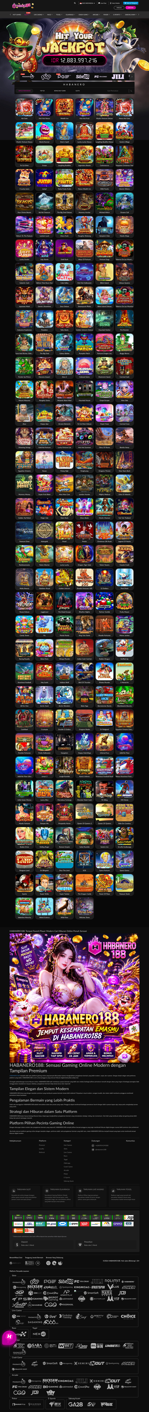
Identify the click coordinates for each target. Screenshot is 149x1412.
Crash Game (83, 14)
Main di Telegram (132, 3)
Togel (58, 14)
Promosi (42, 1145)
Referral (42, 1152)
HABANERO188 (15, 1075)
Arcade (96, 14)
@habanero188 (100, 1149)
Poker (105, 14)
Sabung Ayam (130, 14)
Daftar (130, 7)
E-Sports (116, 14)
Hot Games (17, 14)
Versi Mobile (116, 3)
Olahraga (70, 14)
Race (49, 14)
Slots (26, 14)
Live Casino (38, 14)
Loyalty (41, 1149)
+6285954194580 (101, 1145)
